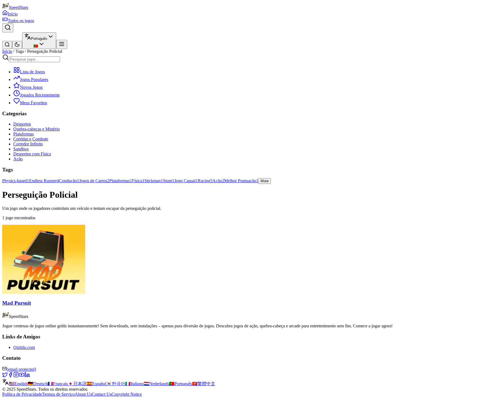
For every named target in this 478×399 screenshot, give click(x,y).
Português (180, 383)
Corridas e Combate (30, 139)
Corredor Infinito (28, 144)
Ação (18, 159)
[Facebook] (10, 376)
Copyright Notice (126, 394)
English (18, 383)
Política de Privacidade (22, 394)
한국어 (115, 383)
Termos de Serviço (58, 394)
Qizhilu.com (24, 347)
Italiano (134, 383)
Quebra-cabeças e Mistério (36, 129)
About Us (83, 394)
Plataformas (23, 134)
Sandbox (21, 149)
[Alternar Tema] (17, 45)
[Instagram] (16, 376)
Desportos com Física (32, 154)
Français (58, 383)
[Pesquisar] (7, 27)
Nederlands (156, 383)
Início (7, 51)
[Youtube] (21, 376)
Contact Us (101, 394)
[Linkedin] (27, 376)
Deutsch (38, 383)
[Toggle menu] (61, 44)
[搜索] (7, 45)
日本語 (77, 383)
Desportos (22, 124)
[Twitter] (5, 376)
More (265, 181)
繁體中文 (203, 383)
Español (96, 383)
